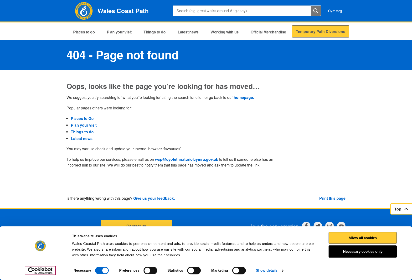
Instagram (329, 226)
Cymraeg (335, 10)
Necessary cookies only (362, 252)
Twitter (318, 226)
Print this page (332, 198)
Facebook (306, 226)
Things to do (82, 132)
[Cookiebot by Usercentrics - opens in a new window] (40, 270)
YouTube (341, 226)
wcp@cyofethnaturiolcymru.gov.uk (186, 159)
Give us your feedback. (154, 198)
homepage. (244, 97)
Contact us (136, 226)
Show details (267, 271)
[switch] (150, 270)
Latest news (82, 138)
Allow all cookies (363, 238)
